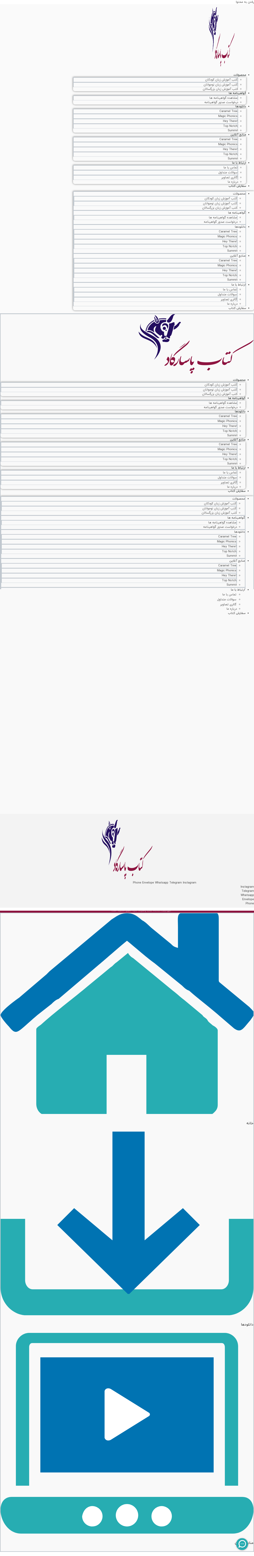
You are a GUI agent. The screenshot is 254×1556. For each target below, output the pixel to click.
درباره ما (232, 304)
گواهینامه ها (237, 93)
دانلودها (240, 107)
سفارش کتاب (237, 186)
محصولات (240, 75)
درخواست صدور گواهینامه (221, 102)
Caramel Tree (228, 111)
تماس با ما (230, 168)
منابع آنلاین (238, 135)
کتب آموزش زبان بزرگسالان (220, 89)
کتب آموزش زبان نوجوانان (221, 85)
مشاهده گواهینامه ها (223, 98)
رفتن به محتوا (245, 2)
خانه (249, 1123)
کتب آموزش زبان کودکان (221, 80)
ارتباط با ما (239, 163)
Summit (232, 251)
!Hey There (230, 121)
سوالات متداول (228, 173)
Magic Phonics (228, 116)
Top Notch (230, 126)
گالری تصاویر (229, 178)
